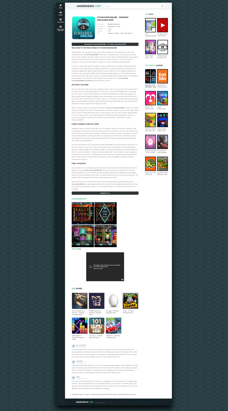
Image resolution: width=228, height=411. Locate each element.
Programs (60, 22)
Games (61, 15)
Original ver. (105, 193)
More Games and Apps (60, 30)
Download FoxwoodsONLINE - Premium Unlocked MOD (105, 44)
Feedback (124, 402)
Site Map (108, 402)
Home (60, 8)
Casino (110, 29)
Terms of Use (145, 402)
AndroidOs (89, 6)
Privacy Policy (116, 402)
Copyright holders (134, 402)
